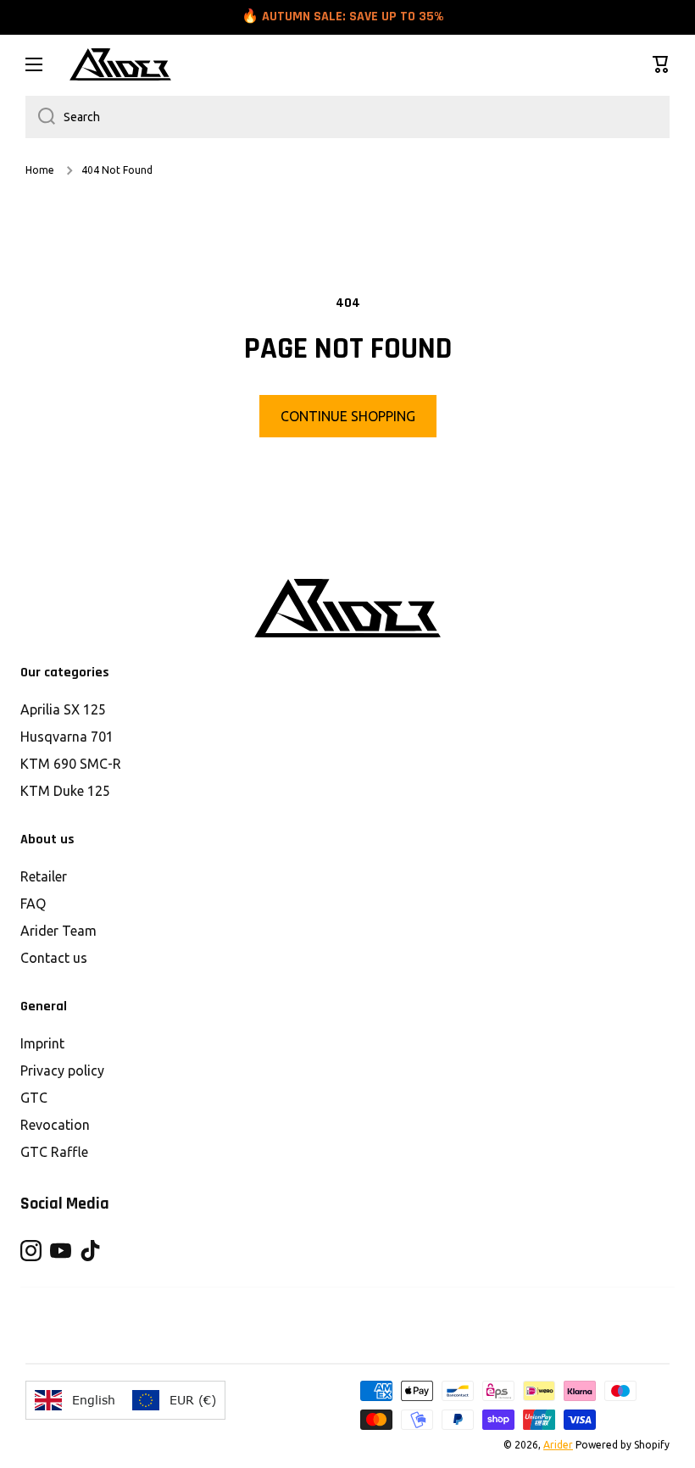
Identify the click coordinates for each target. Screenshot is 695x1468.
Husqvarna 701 (67, 736)
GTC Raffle (54, 1151)
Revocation (55, 1124)
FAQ (33, 903)
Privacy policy (62, 1070)
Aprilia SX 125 (63, 709)
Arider (558, 1444)
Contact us (53, 957)
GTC (33, 1097)
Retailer (43, 876)
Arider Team (58, 930)
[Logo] (120, 64)
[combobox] (347, 117)
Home (39, 169)
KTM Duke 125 (65, 790)
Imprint (42, 1043)
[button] (661, 64)
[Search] (40, 117)
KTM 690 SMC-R (70, 763)
